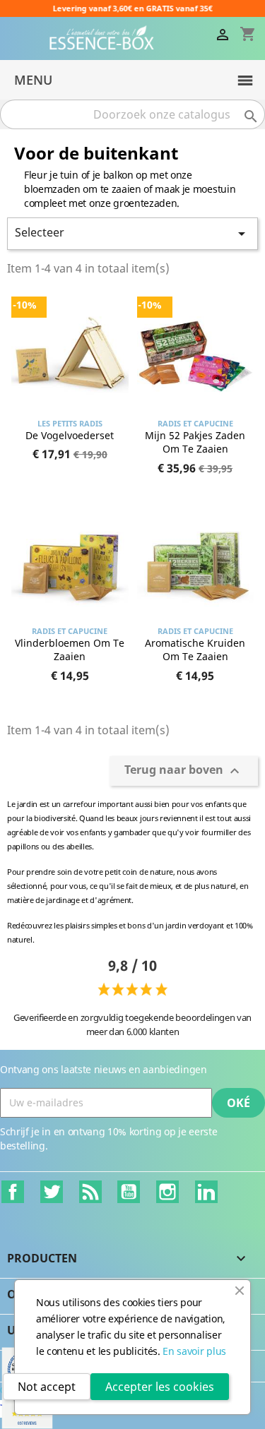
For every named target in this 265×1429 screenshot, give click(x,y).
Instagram (167, 1191)
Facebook (12, 1191)
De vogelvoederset (69, 435)
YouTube (128, 1191)
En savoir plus (194, 1351)
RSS (90, 1191)
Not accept (47, 1386)
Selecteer (132, 233)
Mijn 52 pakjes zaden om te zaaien (195, 442)
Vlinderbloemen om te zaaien (69, 650)
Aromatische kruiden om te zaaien (195, 650)
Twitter (51, 1191)
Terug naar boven (183, 771)
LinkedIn (206, 1191)
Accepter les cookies (159, 1386)
